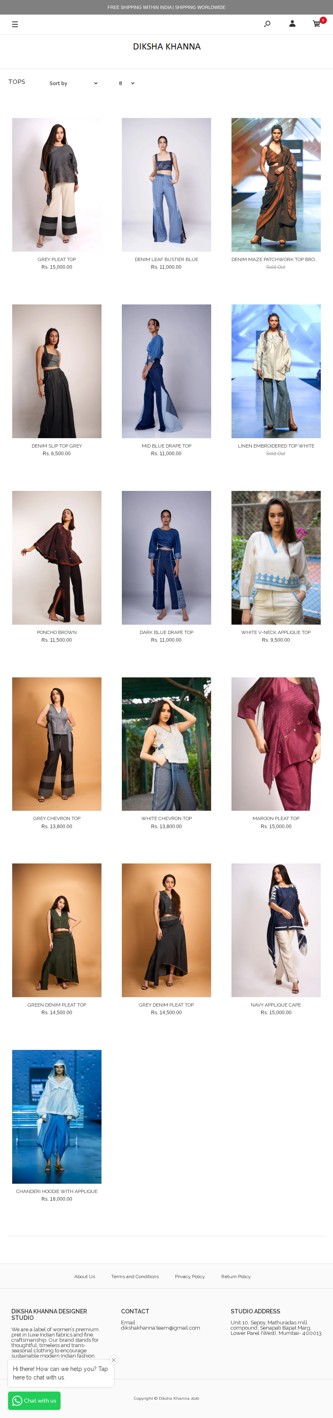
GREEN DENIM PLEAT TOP (57, 1005)
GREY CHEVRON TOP (56, 818)
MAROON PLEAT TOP (276, 818)
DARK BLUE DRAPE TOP (166, 632)
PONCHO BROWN (57, 632)
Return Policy (236, 1276)
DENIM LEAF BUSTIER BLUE (166, 259)
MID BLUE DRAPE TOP (166, 446)
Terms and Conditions (135, 1276)
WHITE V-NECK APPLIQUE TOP (276, 632)
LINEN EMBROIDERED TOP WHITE (276, 446)
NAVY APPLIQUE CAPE (276, 1005)
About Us (84, 1276)
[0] (317, 24)
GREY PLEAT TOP (57, 259)
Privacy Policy (190, 1276)
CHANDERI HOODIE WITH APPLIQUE (56, 1191)
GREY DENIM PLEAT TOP (166, 1005)
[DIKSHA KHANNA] (166, 47)
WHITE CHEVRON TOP (166, 818)
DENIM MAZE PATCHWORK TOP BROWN (277, 259)
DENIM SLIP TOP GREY (57, 446)
